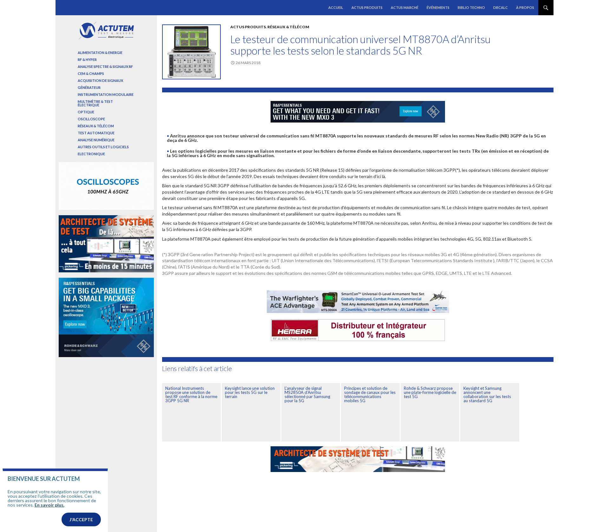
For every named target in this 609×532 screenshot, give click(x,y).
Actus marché (404, 7)
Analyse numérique (96, 140)
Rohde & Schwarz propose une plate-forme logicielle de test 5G (430, 392)
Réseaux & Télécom (288, 26)
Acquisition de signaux (100, 80)
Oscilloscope (91, 119)
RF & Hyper (87, 59)
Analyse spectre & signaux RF (105, 66)
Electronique (91, 154)
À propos (525, 7)
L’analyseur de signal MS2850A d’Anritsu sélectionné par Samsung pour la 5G (307, 394)
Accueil (335, 7)
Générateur (89, 87)
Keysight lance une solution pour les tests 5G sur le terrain (250, 392)
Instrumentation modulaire (106, 94)
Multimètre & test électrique (95, 103)
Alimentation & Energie (100, 52)
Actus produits (367, 7)
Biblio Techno (471, 7)
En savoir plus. (49, 505)
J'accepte (81, 519)
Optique (86, 112)
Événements (438, 7)
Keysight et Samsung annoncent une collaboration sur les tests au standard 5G (487, 394)
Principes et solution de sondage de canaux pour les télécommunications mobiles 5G (370, 394)
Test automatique (96, 133)
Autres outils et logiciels (103, 147)
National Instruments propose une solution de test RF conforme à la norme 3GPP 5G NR (191, 394)
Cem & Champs (91, 73)
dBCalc (500, 7)
